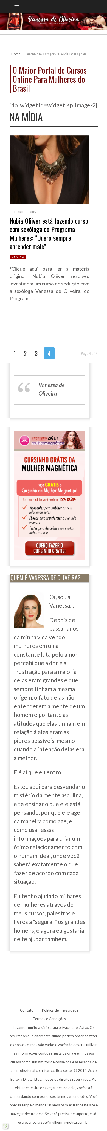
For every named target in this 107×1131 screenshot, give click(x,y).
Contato (26, 1010)
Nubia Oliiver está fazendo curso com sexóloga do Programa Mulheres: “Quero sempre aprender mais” (49, 233)
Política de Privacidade (60, 1010)
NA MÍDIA (17, 257)
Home (16, 54)
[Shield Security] (5, 1126)
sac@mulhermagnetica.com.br (65, 1122)
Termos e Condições (49, 1019)
